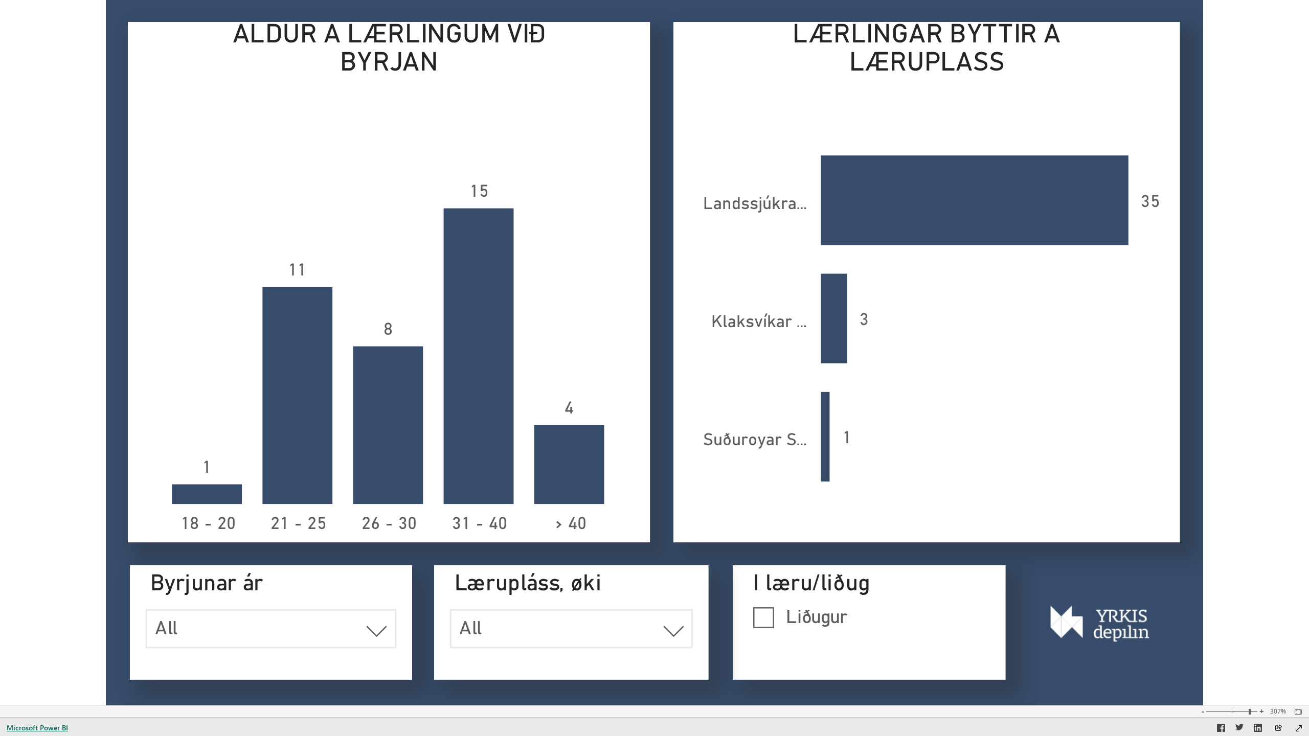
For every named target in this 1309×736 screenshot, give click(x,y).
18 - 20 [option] (208, 525)
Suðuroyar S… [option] (754, 441)
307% (1278, 711)
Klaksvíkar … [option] (758, 323)
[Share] (1278, 728)
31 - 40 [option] (479, 525)
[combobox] (270, 629)
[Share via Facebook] (1221, 729)
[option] (207, 494)
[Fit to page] (1296, 712)
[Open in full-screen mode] (1299, 728)
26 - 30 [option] (389, 525)
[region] (655, 352)
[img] (1100, 623)
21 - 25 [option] (298, 525)
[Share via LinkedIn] (1258, 729)
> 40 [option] (570, 525)
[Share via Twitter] (1239, 729)
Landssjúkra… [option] (754, 204)
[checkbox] (869, 616)
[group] (389, 282)
